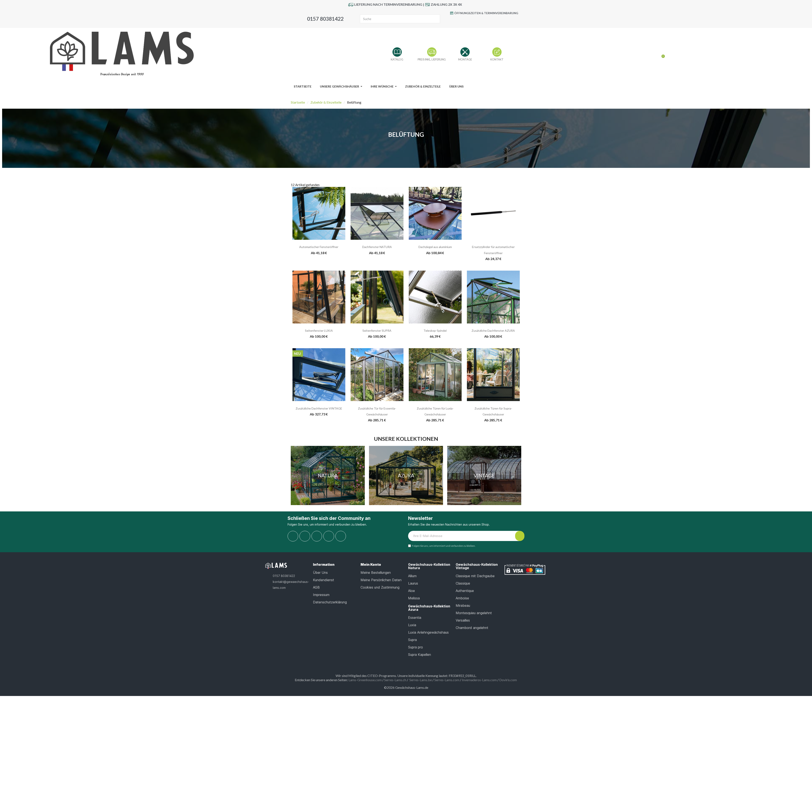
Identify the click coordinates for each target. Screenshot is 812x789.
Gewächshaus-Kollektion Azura (429, 608)
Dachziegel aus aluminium (435, 247)
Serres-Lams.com (446, 680)
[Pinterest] (488, 20)
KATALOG (397, 59)
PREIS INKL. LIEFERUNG (432, 59)
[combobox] (392, 19)
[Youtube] (479, 20)
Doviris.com (508, 680)
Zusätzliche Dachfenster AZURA (493, 330)
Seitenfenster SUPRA (376, 330)
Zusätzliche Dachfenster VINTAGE (319, 408)
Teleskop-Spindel (435, 330)
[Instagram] (498, 20)
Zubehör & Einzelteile (326, 102)
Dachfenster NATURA (377, 247)
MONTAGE (465, 59)
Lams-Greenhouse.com (365, 680)
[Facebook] (469, 20)
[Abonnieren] (519, 536)
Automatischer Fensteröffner (318, 247)
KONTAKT (496, 59)
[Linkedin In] (340, 536)
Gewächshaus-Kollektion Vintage (477, 566)
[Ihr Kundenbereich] (655, 54)
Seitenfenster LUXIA (319, 330)
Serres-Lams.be (420, 680)
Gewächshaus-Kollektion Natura (429, 566)
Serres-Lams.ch (395, 680)
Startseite (298, 102)
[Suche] (435, 19)
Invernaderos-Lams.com (479, 680)
